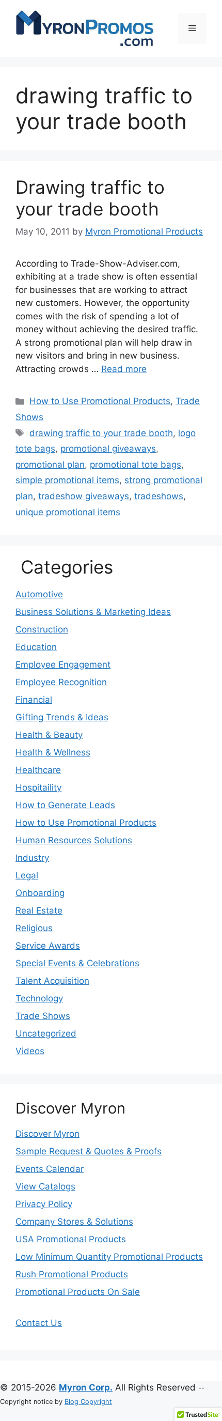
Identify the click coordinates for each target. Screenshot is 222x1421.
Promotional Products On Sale (77, 1292)
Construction (41, 629)
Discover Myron (47, 1134)
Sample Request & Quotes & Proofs (88, 1151)
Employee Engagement (62, 664)
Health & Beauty (49, 735)
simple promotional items (67, 480)
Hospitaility (38, 787)
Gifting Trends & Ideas (61, 717)
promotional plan (50, 464)
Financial (33, 699)
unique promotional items (67, 512)
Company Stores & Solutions (74, 1221)
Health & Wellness (52, 752)
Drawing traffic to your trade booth (90, 198)
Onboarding (40, 893)
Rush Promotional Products (71, 1274)
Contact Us (38, 1323)
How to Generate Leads (65, 805)
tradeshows (158, 496)
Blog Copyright (88, 1401)
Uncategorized (45, 1033)
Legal (26, 875)
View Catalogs (45, 1186)
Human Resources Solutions (73, 840)
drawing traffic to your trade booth (101, 433)
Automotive (39, 594)
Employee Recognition (61, 682)
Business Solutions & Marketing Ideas (93, 612)
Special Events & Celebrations (77, 963)
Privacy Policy (43, 1204)
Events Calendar (49, 1169)
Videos (29, 1051)
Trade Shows (42, 1016)
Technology (39, 998)
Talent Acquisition (52, 981)
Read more (124, 369)
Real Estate (38, 910)
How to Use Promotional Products (99, 401)
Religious (34, 928)
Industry (32, 858)
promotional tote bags (135, 464)
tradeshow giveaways (83, 496)
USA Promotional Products (70, 1239)
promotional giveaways (108, 448)
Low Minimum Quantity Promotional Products (109, 1257)
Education (36, 647)
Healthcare (38, 770)
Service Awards (47, 945)
